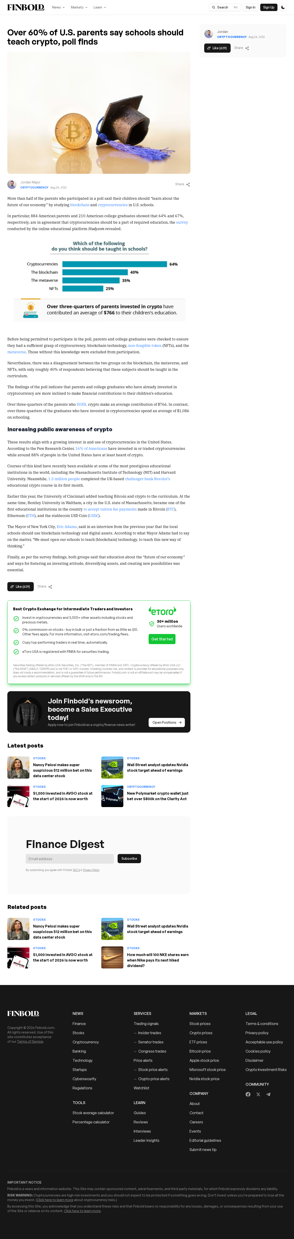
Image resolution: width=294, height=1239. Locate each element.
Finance (79, 1023)
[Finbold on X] (258, 1094)
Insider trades (147, 1033)
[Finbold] (25, 7)
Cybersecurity (84, 1078)
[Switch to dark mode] (283, 7)
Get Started (162, 639)
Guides (140, 1113)
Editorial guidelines (205, 1140)
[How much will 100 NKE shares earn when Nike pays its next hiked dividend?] (112, 957)
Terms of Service (30, 1041)
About (194, 1103)
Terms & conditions (262, 1023)
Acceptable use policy (264, 1042)
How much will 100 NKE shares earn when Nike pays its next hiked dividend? (158, 960)
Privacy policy (257, 1033)
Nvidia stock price (204, 1078)
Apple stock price (204, 1060)
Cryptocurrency (34, 187)
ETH (30, 515)
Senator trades (149, 1042)
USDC (94, 515)
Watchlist (141, 1088)
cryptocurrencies (113, 204)
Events (195, 1131)
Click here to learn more (55, 1200)
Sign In (250, 7)
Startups (80, 1069)
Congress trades (150, 1051)
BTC (170, 508)
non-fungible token (144, 345)
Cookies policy (258, 1051)
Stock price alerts (151, 1069)
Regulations (82, 1088)
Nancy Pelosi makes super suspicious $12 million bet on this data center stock (62, 770)
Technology (83, 1060)
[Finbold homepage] (32, 1013)
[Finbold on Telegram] (268, 1094)
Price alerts (143, 1060)
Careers (196, 1122)
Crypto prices (200, 1033)
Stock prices (200, 1023)
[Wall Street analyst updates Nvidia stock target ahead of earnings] (112, 768)
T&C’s (76, 870)
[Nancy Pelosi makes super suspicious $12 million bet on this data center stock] (18, 768)
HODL (82, 404)
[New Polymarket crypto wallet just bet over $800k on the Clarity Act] (112, 796)
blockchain (79, 204)
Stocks (39, 758)
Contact (196, 1113)
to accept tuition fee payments (110, 508)
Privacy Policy (91, 870)
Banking (79, 1051)
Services (142, 1013)
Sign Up (268, 7)
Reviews (141, 1122)
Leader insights (146, 1140)
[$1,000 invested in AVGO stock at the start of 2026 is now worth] (18, 796)
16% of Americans (91, 448)
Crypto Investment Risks (266, 1069)
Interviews (142, 1131)
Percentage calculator (91, 1122)
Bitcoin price (200, 1051)
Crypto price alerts (152, 1078)
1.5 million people (64, 478)
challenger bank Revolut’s (147, 478)
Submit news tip (203, 1149)
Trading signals (146, 1023)
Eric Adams (67, 526)
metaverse (16, 351)
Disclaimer (254, 1060)
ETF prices (198, 1042)
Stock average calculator (93, 1113)
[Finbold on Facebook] (248, 1094)
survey (182, 222)
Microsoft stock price (207, 1069)
